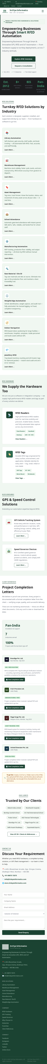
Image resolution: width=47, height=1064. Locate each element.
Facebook (5, 1038)
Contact (19, 6)
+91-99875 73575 (10, 875)
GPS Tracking (6, 1014)
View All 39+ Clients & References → (23, 834)
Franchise (5, 1026)
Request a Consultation (23, 66)
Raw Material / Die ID (9, 999)
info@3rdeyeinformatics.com (15, 879)
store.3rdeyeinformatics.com (15, 883)
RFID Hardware (7, 1011)
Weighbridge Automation (10, 1002)
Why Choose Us (7, 1020)
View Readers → (21, 439)
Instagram (5, 1041)
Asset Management (8, 991)
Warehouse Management (10, 988)
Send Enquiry (23, 932)
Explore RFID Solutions (23, 59)
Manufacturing (7, 996)
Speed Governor (7, 1017)
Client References (7, 1029)
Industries (5, 1023)
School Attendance (8, 993)
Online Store (6, 1050)
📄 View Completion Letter (14, 680)
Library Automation (8, 985)
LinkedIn (5, 1044)
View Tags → (20, 478)
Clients (13, 6)
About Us (6, 6)
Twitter (4, 1047)
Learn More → (9, 150)
